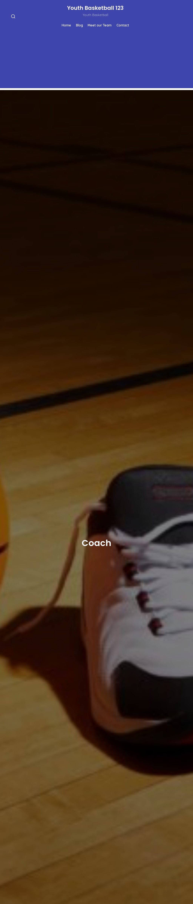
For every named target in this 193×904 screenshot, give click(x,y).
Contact (122, 25)
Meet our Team (100, 25)
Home (66, 25)
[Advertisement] (96, 61)
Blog (79, 25)
